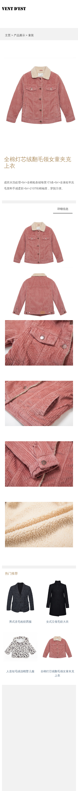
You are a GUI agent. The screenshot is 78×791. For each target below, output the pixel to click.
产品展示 (19, 35)
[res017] (39, 6)
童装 (31, 35)
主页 (8, 35)
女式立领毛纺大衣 (57, 621)
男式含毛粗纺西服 (20, 621)
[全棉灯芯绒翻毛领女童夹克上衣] (57, 648)
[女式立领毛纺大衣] (57, 598)
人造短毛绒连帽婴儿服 (20, 671)
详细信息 (62, 209)
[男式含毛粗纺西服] (20, 598)
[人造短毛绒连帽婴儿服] (20, 648)
